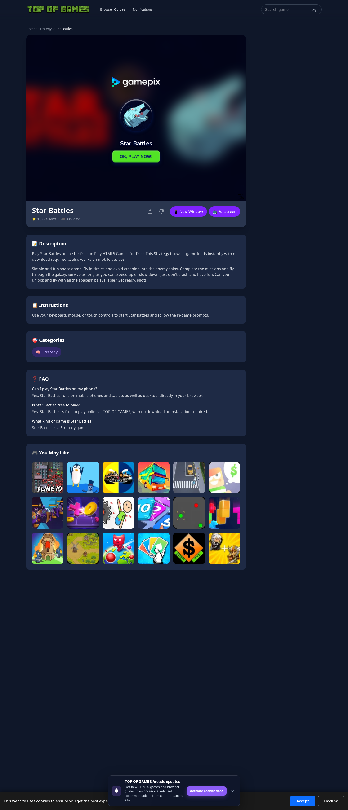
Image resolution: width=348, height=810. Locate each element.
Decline (331, 801)
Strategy (45, 28)
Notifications (143, 9)
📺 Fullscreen (224, 211)
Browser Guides (112, 9)
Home (31, 28)
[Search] (314, 11)
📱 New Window (188, 211)
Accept (302, 801)
